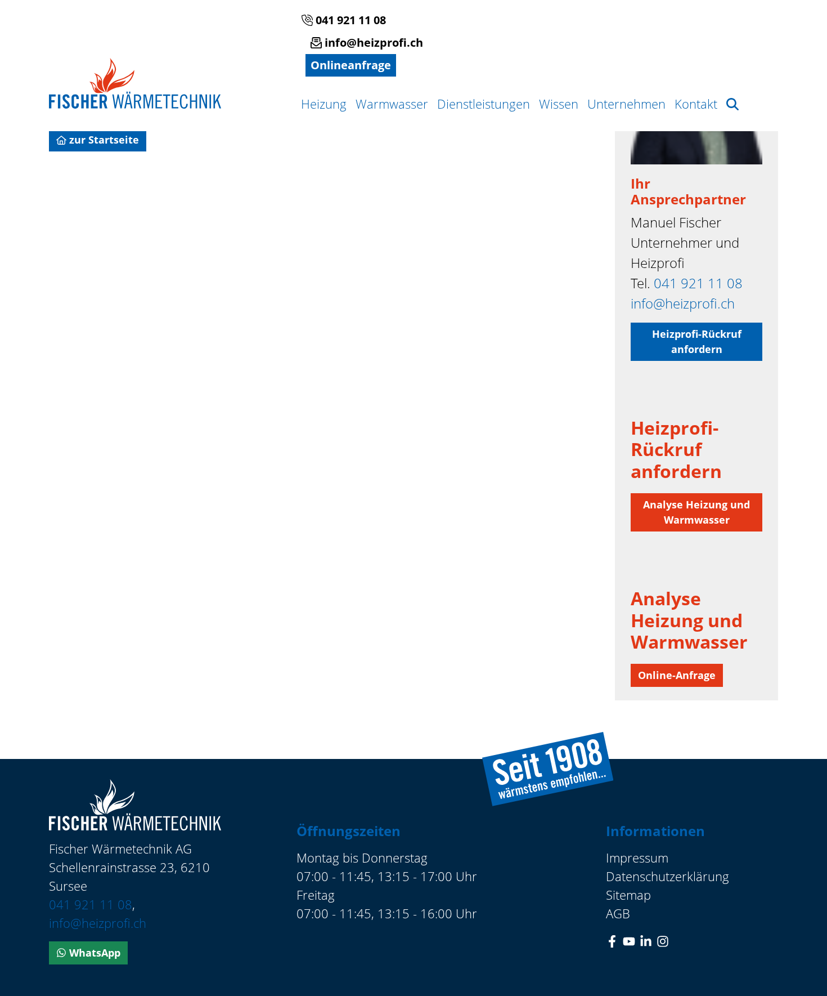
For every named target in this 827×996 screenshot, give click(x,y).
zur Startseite (102, 139)
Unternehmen (626, 103)
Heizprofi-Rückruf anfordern (696, 341)
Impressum (637, 857)
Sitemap (628, 894)
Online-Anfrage (677, 675)
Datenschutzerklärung (667, 876)
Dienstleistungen (483, 103)
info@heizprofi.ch (372, 42)
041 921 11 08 (349, 20)
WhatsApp (93, 952)
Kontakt (696, 103)
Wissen (558, 103)
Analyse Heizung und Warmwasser (696, 512)
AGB (618, 913)
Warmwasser (392, 103)
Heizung (324, 103)
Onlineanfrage (351, 65)
